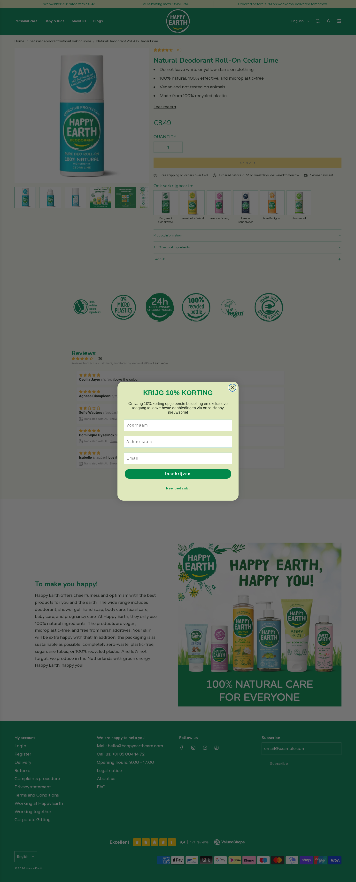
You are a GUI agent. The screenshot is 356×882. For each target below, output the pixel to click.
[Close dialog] (232, 387)
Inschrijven (178, 474)
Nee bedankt (178, 488)
